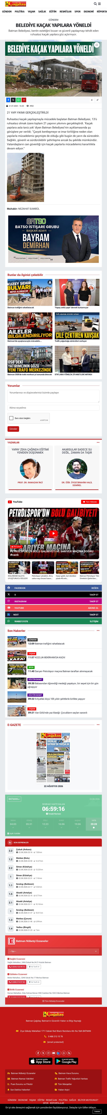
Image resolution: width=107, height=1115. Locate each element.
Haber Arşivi (64, 1090)
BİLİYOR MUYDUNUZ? (88, 1100)
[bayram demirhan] (53, 239)
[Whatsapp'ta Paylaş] (18, 100)
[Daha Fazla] (24, 100)
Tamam (97, 1111)
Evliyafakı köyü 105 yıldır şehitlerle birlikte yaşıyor (56, 698)
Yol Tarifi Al (35, 967)
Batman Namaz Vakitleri (22, 1078)
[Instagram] (48, 1053)
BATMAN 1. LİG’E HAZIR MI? (77, 449)
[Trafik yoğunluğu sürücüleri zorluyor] (77, 325)
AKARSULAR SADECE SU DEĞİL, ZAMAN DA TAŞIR (30, 451)
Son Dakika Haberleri (20, 1090)
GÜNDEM (6, 11)
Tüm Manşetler (65, 1084)
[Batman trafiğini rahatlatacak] (30, 292)
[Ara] (95, 4)
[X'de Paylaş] (13, 100)
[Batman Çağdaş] (15, 4)
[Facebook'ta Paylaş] (8, 100)
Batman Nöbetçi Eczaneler (23, 1073)
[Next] (58, 1053)
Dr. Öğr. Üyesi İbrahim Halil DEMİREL (30, 484)
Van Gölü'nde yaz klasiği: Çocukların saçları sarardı (57, 712)
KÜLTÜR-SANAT (35, 679)
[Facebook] (38, 1053)
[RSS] (69, 1053)
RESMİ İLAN (65, 11)
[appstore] (40, 1061)
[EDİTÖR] (76, 468)
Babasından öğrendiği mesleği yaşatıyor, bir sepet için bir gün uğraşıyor (62, 685)
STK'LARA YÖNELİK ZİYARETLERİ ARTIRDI (73, 374)
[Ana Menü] (99, 4)
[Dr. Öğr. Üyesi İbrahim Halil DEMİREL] (30, 468)
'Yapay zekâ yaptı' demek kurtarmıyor (71, 307)
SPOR (77, 11)
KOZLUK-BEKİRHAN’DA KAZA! (46, 657)
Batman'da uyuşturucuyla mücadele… (25, 341)
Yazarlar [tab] (13, 442)
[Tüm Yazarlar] (98, 442)
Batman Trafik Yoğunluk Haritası (73, 1078)
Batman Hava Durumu (69, 1073)
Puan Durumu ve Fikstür (22, 1084)
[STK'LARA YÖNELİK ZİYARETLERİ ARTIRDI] (77, 359)
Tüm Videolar (91, 502)
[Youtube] (53, 1053)
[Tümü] (98, 630)
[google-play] (66, 1061)
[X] (43, 1053)
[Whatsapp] (64, 1053)
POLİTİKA (19, 11)
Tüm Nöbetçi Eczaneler (55, 1001)
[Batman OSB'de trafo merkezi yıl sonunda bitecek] (30, 359)
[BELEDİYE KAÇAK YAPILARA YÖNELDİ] (53, 68)
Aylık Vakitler (15, 833)
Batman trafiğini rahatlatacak (21, 307)
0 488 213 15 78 (55, 1036)
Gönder (13, 428)
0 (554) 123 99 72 (18, 967)
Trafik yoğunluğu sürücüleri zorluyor (71, 341)
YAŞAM (31, 11)
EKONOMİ (89, 11)
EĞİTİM (52, 11)
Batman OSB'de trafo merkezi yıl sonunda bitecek (30, 374)
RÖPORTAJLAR (57, 1103)
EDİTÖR (77, 482)
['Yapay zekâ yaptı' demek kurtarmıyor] (77, 292)
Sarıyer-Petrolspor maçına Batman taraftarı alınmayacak (60, 671)
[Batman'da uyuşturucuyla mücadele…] (30, 325)
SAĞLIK (42, 11)
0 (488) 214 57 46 (18, 982)
